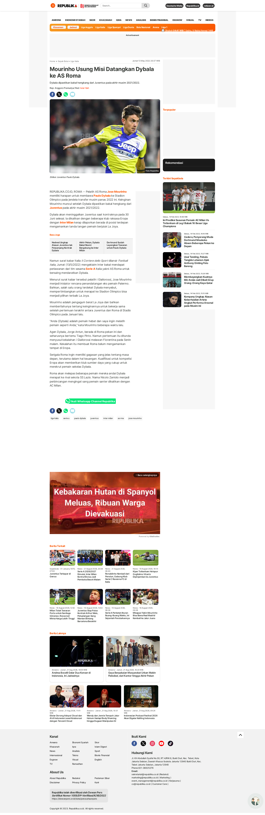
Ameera (53, 742)
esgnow (177, 20)
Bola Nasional (143, 27)
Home (52, 61)
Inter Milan (66, 222)
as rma (121, 418)
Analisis (76, 751)
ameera (56, 20)
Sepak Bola (63, 61)
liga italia (54, 418)
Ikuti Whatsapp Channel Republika (93, 401)
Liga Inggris (87, 27)
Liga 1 (164, 27)
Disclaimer (55, 782)
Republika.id (192, 5)
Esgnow (54, 759)
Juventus (56, 207)
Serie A (90, 268)
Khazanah (54, 746)
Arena (156, 27)
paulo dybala (80, 418)
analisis (141, 20)
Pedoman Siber (102, 778)
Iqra (74, 746)
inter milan (108, 418)
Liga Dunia (128, 27)
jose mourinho (135, 418)
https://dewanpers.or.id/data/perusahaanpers (74, 798)
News (52, 751)
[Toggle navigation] (53, 5)
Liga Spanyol (114, 27)
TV (200, 20)
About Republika (58, 778)
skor (92, 20)
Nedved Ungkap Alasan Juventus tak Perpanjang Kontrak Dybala (62, 246)
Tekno (75, 755)
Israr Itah (84, 88)
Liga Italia (100, 27)
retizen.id (208, 5)
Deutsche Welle (174, 5)
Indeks (209, 20)
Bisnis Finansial (159, 20)
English (98, 759)
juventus (94, 418)
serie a (66, 418)
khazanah (105, 20)
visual (190, 20)
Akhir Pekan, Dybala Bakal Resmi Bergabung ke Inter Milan (89, 246)
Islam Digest (101, 746)
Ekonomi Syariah (75, 20)
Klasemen (58, 27)
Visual (75, 759)
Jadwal (73, 27)
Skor (97, 742)
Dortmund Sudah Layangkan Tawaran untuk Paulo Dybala (117, 245)
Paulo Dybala (102, 195)
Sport (97, 751)
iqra (118, 20)
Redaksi (76, 778)
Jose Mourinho (117, 191)
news (128, 20)
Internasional (56, 755)
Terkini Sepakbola (173, 178)
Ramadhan (77, 764)
